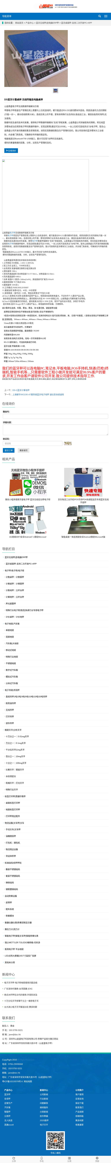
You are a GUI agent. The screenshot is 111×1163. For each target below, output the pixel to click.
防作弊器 (44, 1116)
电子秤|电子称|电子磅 (14, 570)
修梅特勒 (79, 1116)
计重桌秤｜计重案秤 (15, 584)
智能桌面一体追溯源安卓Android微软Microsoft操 (83, 537)
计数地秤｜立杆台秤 (15, 590)
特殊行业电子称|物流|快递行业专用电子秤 (24, 610)
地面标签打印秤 (13, 809)
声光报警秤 (11, 603)
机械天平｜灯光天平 (15, 783)
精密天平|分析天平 (13, 730)
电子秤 (12, 233)
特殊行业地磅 (12, 657)
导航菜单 (6, 16)
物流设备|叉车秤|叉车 (14, 823)
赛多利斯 (79, 1120)
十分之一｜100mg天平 (16, 763)
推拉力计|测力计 (12, 929)
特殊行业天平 (12, 789)
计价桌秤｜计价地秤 (15, 617)
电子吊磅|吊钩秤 (12, 690)
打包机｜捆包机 (13, 843)
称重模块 (10, 916)
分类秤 (7, 1116)
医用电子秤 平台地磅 (14, 949)
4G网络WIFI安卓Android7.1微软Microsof (27, 537)
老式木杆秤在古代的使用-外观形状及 (20, 995)
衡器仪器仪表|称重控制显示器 (18, 922)
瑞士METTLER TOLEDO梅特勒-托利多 (22, 942)
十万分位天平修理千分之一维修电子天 (21, 1001)
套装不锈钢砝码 (13, 876)
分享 (14, 1161)
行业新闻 (44, 1099)
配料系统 (10, 909)
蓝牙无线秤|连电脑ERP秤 (47, 23)
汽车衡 (7, 1107)
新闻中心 (44, 1090)
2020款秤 (44, 1120)
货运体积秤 (11, 856)
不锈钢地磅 (11, 663)
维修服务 (44, 1107)
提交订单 (9, 450)
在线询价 (12, 150)
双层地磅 (10, 637)
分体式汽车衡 (12, 683)
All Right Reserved (25, 1060)
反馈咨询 (79, 1099)
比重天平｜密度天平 (15, 769)
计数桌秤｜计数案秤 (15, 577)
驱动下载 (79, 1103)
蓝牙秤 (7, 1094)
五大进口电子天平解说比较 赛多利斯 (20, 1007)
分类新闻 (44, 1112)
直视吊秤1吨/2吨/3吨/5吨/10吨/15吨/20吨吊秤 (26, 696)
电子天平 (44, 1125)
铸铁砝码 (10, 882)
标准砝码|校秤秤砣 (13, 863)
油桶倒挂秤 (11, 836)
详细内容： (8, 422)
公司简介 (79, 1090)
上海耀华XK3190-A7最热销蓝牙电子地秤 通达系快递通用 (38, 394)
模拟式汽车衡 (12, 677)
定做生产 (8, 1103)
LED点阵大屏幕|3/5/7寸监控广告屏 (20, 956)
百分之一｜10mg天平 (15, 756)
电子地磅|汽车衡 (12, 624)
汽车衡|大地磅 (12, 643)
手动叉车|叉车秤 (13, 829)
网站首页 (19, 23)
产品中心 (30, 23)
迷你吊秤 (10, 723)
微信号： (7, 412)
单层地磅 (10, 630)
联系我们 (79, 1107)
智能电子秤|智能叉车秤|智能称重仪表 (21, 936)
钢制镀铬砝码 (12, 889)
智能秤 (7, 1112)
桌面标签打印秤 (13, 803)
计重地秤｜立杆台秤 (15, 597)
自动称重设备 (11, 896)
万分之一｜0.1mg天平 (16, 743)
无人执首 (8, 1120)
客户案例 (79, 1094)
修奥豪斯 (79, 1125)
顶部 (97, 1161)
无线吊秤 (10, 710)
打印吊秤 (10, 716)
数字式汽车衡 (12, 670)
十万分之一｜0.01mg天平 (17, 736)
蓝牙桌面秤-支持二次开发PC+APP (76, 23)
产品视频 (79, 1112)
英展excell (9, 1125)
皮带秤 (9, 902)
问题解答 (44, 1103)
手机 (42, 1161)
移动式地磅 (11, 650)
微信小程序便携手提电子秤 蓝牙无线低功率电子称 (27, 499)
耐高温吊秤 (11, 703)
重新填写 (24, 450)
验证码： (7, 439)
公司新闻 (44, 1094)
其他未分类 (10, 962)
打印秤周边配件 (13, 816)
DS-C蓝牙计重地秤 (20, 390)
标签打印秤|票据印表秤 (15, 796)
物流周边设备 (12, 849)
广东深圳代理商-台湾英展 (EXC (18, 989)
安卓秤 (7, 1099)
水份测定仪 (11, 776)
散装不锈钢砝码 (13, 869)
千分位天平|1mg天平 (15, 750)
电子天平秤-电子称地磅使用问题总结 (20, 982)
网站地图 (28, 1081)
